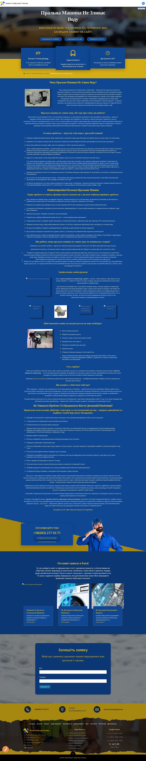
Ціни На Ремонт (79, 724)
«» (44, 503)
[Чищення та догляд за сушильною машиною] (38, 596)
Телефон (43, 677)
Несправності (67, 724)
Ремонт (46, 724)
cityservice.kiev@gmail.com (113, 709)
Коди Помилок (56, 724)
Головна (32, 724)
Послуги (39, 724)
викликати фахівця (39, 379)
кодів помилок (56, 121)
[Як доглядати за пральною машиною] (73, 596)
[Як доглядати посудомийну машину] (108, 596)
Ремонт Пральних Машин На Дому (37, 73)
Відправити (45, 687)
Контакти (93, 724)
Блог (87, 724)
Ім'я (41, 668)
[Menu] (143, 3)
